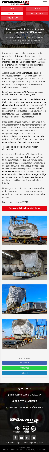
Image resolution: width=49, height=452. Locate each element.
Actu (12, 9)
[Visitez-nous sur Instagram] (27, 437)
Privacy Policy (30, 450)
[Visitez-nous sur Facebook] (15, 437)
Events (37, 9)
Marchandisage (13, 442)
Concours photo (37, 13)
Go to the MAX (12, 18)
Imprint (5, 450)
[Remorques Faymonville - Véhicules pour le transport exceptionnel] (24, 421)
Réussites (12, 13)
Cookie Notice (41, 450)
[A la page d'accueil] (15, 3)
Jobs (41, 442)
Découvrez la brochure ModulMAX (24, 208)
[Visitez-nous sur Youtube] (21, 437)
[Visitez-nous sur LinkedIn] (34, 437)
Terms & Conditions (16, 450)
